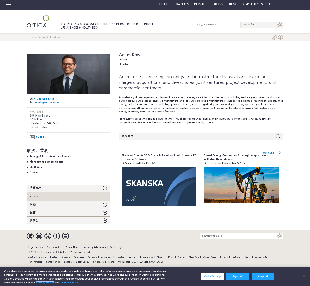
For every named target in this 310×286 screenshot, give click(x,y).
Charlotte (79, 257)
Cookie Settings (212, 276)
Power (34, 172)
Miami (160, 257)
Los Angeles (146, 257)
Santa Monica (53, 262)
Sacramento (261, 257)
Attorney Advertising (95, 247)
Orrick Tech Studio (257, 4)
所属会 (34, 220)
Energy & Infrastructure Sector (50, 156)
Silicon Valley (82, 262)
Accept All (262, 276)
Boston (53, 257)
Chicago (92, 257)
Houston (120, 257)
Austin (31, 257)
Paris (225, 257)
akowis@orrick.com (46, 102)
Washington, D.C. (127, 262)
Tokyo (111, 262)
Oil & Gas (36, 167)
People (164, 4)
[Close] (304, 276)
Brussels (66, 257)
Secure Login (116, 247)
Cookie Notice (72, 247)
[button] (274, 38)
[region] (155, 276)
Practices (182, 4)
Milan (171, 257)
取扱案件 (127, 136)
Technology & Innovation (80, 24)
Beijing (42, 257)
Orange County (211, 257)
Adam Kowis (131, 55)
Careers (217, 4)
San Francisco (35, 262)
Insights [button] (200, 4)
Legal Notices (35, 247)
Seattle (68, 262)
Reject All (238, 276)
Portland (236, 257)
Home (30, 37)
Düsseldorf (106, 257)
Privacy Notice (54, 247)
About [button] (233, 4)
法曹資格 (35, 188)
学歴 (33, 204)
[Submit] (280, 25)
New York (194, 257)
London (132, 257)
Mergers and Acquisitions (46, 162)
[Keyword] (280, 236)
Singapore (98, 262)
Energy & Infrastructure (121, 24)
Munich (181, 257)
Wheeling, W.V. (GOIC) (151, 262)
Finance (148, 24)
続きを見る (269, 153)
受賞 (33, 212)
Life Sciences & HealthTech (79, 27)
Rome (248, 257)
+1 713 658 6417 (44, 99)
